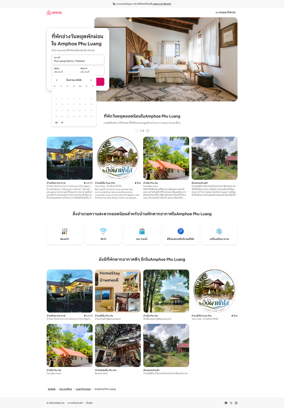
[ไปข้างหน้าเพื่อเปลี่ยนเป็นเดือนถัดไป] (91, 80)
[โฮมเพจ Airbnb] (54, 12)
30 (56, 122)
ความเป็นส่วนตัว (75, 403)
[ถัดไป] (147, 130)
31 (62, 122)
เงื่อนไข (89, 403)
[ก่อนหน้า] (136, 130)
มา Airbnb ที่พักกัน (226, 12)
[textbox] (65, 72)
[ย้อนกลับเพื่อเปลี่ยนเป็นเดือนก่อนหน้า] (57, 80)
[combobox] (78, 61)
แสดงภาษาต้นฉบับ (162, 4)
